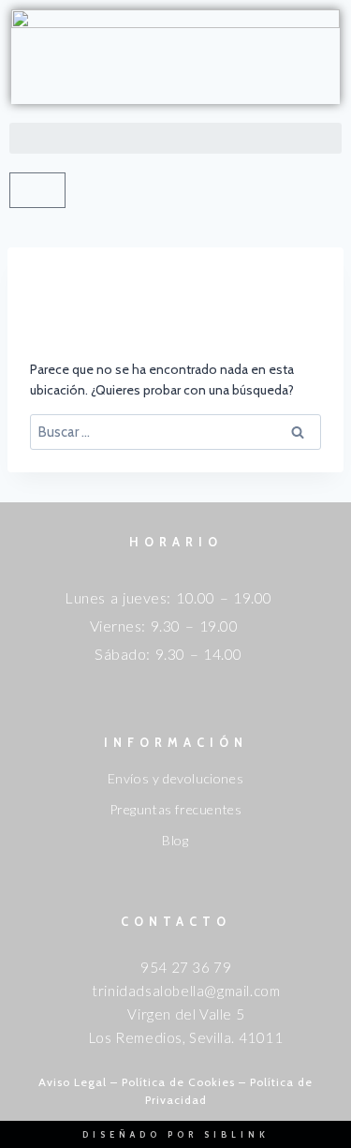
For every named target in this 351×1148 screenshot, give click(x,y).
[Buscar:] (175, 432)
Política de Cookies (178, 1082)
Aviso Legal (72, 1082)
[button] (175, 138)
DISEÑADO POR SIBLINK (176, 1134)
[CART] (37, 190)
